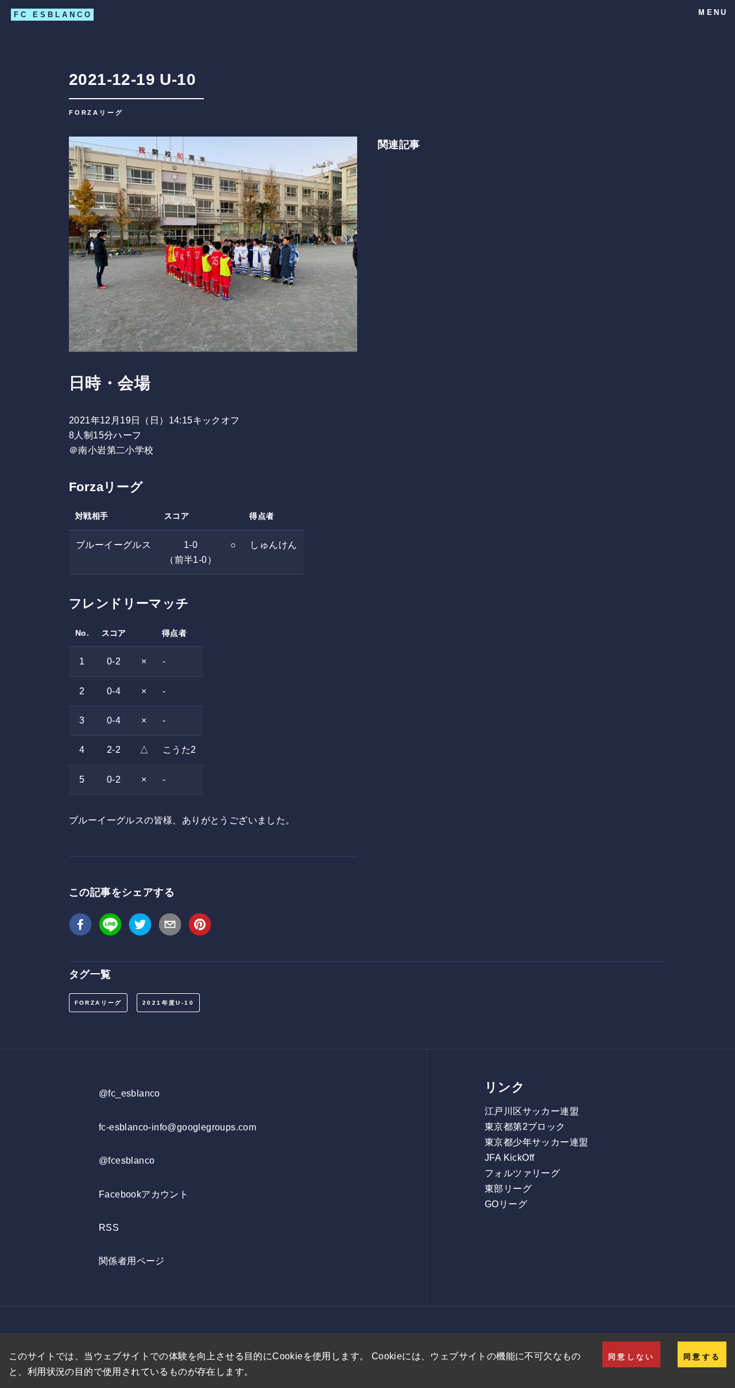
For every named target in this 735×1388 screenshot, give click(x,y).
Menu (713, 12)
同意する (702, 1356)
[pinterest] (199, 927)
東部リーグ (508, 1188)
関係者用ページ (132, 1261)
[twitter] (140, 927)
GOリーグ (506, 1204)
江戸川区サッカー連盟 (532, 1111)
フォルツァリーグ (522, 1173)
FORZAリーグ (98, 1003)
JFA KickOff (509, 1158)
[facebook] (80, 927)
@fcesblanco (126, 1160)
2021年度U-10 (168, 1003)
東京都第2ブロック (525, 1127)
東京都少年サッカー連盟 (536, 1142)
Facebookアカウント (143, 1194)
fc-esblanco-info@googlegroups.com (177, 1127)
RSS (109, 1228)
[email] (169, 927)
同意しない (631, 1356)
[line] (110, 927)
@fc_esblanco (129, 1093)
